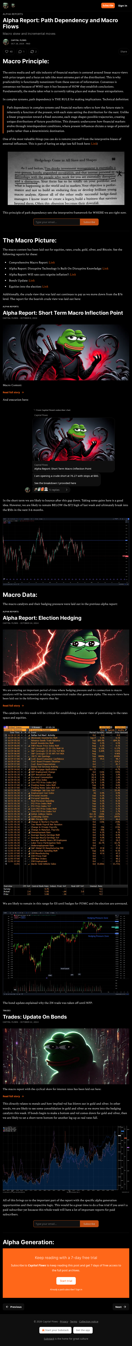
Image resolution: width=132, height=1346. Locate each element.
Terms (73, 1321)
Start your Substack (57, 1330)
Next (118, 1307)
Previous (15, 1307)
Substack (49, 1338)
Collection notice (88, 1321)
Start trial (66, 1281)
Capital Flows (18, 40)
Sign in (122, 5)
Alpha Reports (13, 14)
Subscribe (108, 5)
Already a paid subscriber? (66, 1289)
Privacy (64, 1321)
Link (94, 144)
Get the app (83, 1330)
